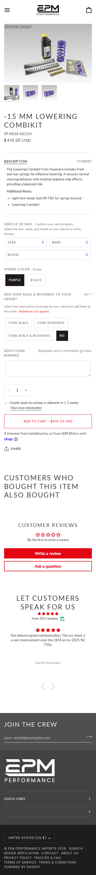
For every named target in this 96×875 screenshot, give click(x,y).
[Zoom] (13, 72)
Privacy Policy (18, 858)
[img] (48, 613)
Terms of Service (20, 862)
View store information (26, 408)
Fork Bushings (51, 323)
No (62, 335)
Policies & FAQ (47, 858)
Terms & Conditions (57, 862)
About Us (70, 853)
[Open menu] (11, 10)
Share (16, 448)
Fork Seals (18, 323)
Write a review (48, 553)
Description (15, 161)
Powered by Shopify (22, 867)
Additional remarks (48, 353)
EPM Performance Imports (32, 848)
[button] (44, 686)
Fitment (84, 161)
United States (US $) (27, 838)
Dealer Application (21, 853)
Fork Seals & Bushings (29, 335)
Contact (50, 853)
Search (76, 848)
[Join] (87, 737)
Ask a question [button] (48, 566)
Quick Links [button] (14, 799)
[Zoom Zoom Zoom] (48, 53)
